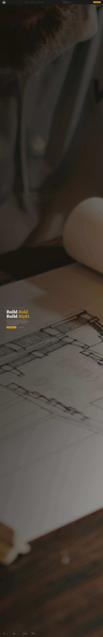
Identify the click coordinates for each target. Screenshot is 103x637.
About (35, 2)
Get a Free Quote (11, 327)
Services (26, 2)
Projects (31, 2)
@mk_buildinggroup (65, 3)
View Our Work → (21, 327)
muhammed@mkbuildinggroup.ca (67, 2)
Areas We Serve (40, 2)
